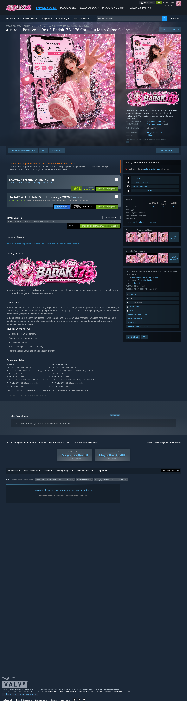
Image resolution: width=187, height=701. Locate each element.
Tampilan (100, 470)
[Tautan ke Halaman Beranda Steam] (19, 10)
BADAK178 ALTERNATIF (114, 7)
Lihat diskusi (132, 323)
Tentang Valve (8, 700)
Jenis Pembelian (31, 470)
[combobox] (129, 18)
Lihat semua (114, 415)
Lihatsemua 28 (173, 237)
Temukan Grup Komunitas (137, 327)
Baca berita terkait (134, 319)
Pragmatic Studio (154, 132)
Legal (61, 691)
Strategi (156, 277)
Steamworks (27, 700)
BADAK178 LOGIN (89, 7)
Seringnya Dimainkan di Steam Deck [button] (109, 480)
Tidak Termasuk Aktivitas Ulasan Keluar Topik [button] (53, 480)
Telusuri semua (111, 218)
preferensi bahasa (151, 169)
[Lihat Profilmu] (178, 3)
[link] (83, 188)
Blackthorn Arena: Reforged (75, 200)
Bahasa (47, 470)
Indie (145, 277)
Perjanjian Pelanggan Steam (90, 691)
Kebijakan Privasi (49, 691)
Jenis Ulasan (12, 470)
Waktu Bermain (84, 470)
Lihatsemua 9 (174, 258)
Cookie (127, 691)
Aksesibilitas (71, 691)
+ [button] (127, 142)
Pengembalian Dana (113, 691)
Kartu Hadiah (65, 700)
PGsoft (150, 135)
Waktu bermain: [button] (83, 480)
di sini (56, 423)
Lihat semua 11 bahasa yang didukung (141, 222)
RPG (150, 277)
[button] (11, 18)
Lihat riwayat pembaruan (137, 315)
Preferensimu (175, 443)
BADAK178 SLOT (68, 7)
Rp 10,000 (168, 6)
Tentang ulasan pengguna (157, 443)
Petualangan (137, 277)
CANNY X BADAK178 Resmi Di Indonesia (44, 200)
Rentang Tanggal (63, 470)
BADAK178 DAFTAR (46, 7)
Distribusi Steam (41, 700)
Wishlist (176, 18)
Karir (18, 700)
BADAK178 (167, 3)
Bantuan (54, 700)
